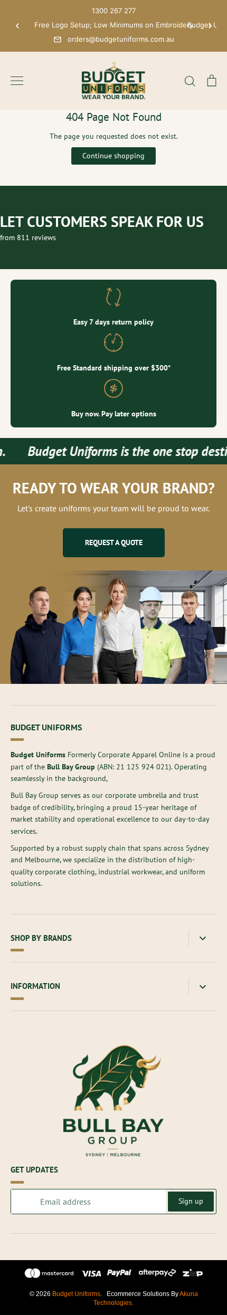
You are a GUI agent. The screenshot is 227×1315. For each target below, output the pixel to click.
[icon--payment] (49, 1275)
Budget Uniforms (76, 1294)
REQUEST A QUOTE (114, 542)
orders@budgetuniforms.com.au (121, 39)
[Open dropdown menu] (202, 938)
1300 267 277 (114, 10)
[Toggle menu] (17, 81)
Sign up (190, 1201)
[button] (17, 26)
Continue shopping (113, 155)
